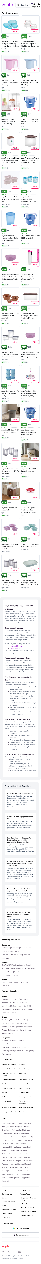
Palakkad (5, 1164)
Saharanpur (12, 1171)
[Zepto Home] (7, 5)
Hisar (11, 1144)
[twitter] (10, 1252)
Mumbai (5, 1161)
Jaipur (19, 1147)
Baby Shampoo (25, 955)
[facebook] (15, 1252)
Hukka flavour (7, 1044)
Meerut (19, 1157)
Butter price (28, 1051)
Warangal (5, 1181)
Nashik (25, 1161)
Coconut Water (7, 972)
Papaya (23, 1009)
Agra (3, 1123)
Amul (14, 1027)
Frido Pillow (14, 982)
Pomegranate (23, 999)
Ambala (19, 1123)
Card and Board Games (10, 955)
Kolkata (4, 1154)
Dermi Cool (24, 982)
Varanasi (11, 1178)
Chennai (5, 1133)
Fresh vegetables (8, 1051)
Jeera (30, 1009)
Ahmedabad (11, 1123)
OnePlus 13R (6, 965)
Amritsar (27, 1123)
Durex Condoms (25, 1030)
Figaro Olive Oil (21, 1023)
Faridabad (19, 1137)
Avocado (5, 999)
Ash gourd (13, 1003)
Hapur (28, 1140)
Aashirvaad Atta (21, 1020)
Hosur (17, 1144)
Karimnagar (13, 1151)
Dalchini (27, 1006)
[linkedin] (21, 1252)
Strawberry (13, 999)
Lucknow (27, 1154)
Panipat (21, 1164)
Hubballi (23, 1144)
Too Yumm (5, 1023)
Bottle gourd (22, 1003)
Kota (10, 1154)
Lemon (20, 1006)
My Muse (11, 1020)
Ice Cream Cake (26, 948)
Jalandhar (26, 1147)
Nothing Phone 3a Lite (10, 969)
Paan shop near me (20, 1044)
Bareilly (4, 1127)
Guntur (13, 1140)
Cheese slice (15, 1047)
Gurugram (21, 1140)
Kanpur (4, 1151)
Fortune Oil (6, 1030)
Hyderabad (6, 1147)
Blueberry (16, 1009)
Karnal (20, 1151)
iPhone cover (29, 969)
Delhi (12, 1137)
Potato (13, 1006)
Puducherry (14, 1168)
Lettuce (14, 1013)
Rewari (4, 1171)
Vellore (17, 1178)
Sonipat (29, 1171)
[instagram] (4, 1252)
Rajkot (27, 1168)
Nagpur (18, 1161)
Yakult (4, 1020)
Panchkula (13, 1164)
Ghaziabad (28, 1137)
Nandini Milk (6, 1027)
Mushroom (6, 1013)
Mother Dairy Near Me (25, 1027)
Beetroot (5, 1003)
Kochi (26, 1151)
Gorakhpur (5, 1140)
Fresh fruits (25, 1047)
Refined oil (19, 1051)
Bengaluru (18, 1127)
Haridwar (5, 1144)
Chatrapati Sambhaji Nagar (21, 1130)
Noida (31, 1161)
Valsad (4, 1178)
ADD (15, 31)
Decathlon (5, 986)
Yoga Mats (5, 958)
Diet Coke (17, 972)
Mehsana (27, 1157)
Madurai (13, 1157)
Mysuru (11, 1161)
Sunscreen (15, 948)
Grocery (5, 1041)
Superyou (14, 1030)
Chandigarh (6, 1130)
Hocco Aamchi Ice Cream (11, 975)
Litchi (21, 969)
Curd (25, 1041)
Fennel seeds (6, 1009)
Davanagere (23, 1133)
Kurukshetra (18, 1154)
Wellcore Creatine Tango (21, 965)
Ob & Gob (5, 982)
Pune (21, 1168)
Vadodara (25, 1174)
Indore (13, 1147)
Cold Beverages (7, 951)
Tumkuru (10, 1174)
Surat (4, 1174)
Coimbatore (13, 1133)
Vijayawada (26, 1178)
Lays (12, 1023)
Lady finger (6, 1006)
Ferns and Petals (7, 1034)
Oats (16, 951)
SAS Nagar (21, 1171)
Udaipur (17, 1174)
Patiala (27, 1164)
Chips (20, 1041)
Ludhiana (5, 1157)
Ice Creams (6, 948)
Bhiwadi (26, 1127)
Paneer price (6, 1054)
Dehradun (5, 1137)
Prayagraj (5, 1168)
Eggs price (5, 1047)
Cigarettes (13, 1041)
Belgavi (11, 1127)
